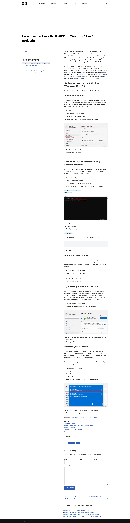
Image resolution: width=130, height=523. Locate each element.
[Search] (106, 3)
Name (66, 459)
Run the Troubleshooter (32, 69)
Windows (39, 46)
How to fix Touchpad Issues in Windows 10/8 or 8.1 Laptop (79, 510)
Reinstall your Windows (32, 72)
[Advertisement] (65, 22)
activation (71, 442)
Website (96, 459)
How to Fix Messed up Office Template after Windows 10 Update (81, 514)
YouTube (24, 51)
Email (81, 459)
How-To (66, 3)
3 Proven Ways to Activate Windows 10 (78, 157)
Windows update (86, 3)
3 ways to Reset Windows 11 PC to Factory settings (84, 417)
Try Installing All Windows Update (35, 71)
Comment (67, 466)
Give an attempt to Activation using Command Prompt (40, 67)
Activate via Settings (31, 65)
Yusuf (25, 46)
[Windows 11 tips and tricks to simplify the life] (24, 3)
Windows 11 (42, 3)
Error (75, 3)
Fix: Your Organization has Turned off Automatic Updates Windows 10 (82, 516)
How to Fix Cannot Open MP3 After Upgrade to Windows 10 (80, 512)
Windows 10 (54, 3)
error (78, 442)
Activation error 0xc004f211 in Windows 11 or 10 (37, 63)
